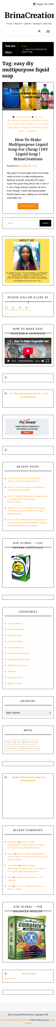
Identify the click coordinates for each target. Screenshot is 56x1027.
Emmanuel (13, 842)
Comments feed (13, 748)
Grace (11, 854)
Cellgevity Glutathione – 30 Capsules (25, 879)
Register (10, 742)
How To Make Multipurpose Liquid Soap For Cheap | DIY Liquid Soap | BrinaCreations (28, 149)
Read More (27, 206)
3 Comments (30, 132)
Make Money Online (17, 665)
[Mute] (42, 360)
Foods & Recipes (16, 629)
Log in (19, 742)
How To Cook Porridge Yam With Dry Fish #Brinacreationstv (26, 489)
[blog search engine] (28, 974)
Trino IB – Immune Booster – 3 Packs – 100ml (26, 888)
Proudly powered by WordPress (15, 1020)
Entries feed (31, 742)
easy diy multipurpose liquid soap (25, 119)
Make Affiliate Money (18, 653)
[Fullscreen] (47, 360)
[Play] (8, 360)
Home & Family (15, 641)
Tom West (13, 865)
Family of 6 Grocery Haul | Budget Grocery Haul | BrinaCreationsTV (24, 480)
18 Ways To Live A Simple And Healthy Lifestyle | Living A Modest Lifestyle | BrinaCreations (26, 511)
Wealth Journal (15, 683)
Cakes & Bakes (15, 623)
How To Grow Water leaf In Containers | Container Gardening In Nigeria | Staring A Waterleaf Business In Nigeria (27, 522)
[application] (28, 351)
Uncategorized (15, 677)
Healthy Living (15, 635)
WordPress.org (31, 748)
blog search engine (11, 978)
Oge (10, 877)
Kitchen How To (16, 647)
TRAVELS (12, 671)
